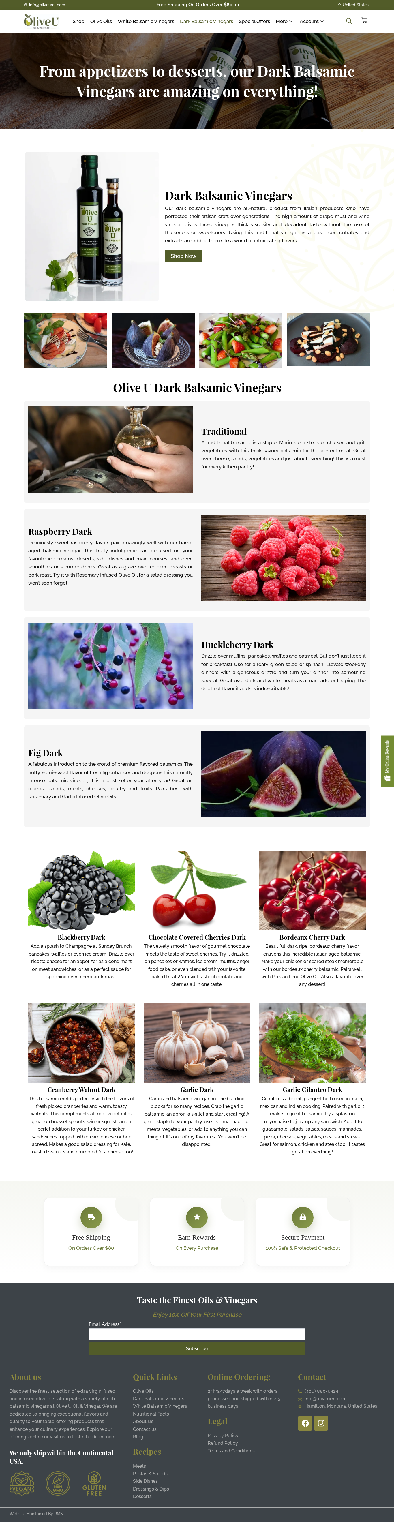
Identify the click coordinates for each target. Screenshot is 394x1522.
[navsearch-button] (346, 21)
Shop (79, 21)
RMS (58, 1513)
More (282, 21)
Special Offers (254, 21)
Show (387, 761)
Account (309, 21)
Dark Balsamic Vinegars (206, 21)
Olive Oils (101, 21)
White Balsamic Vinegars (146, 21)
